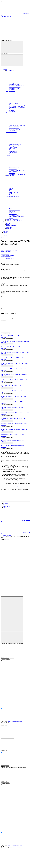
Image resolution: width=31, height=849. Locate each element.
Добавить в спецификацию (7, 338)
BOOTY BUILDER (11, 225)
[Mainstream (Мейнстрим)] (6, 315)
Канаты (11, 212)
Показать (3, 320)
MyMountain (12, 111)
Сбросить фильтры (5, 333)
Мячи (10, 208)
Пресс (11, 385)
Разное (11, 218)
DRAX (8, 223)
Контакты (5, 233)
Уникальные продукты (12, 219)
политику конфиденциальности (15, 721)
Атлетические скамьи (14, 167)
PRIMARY (9, 228)
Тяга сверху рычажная (14, 352)
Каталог (5, 69)
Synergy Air (12, 130)
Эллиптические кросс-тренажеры (17, 105)
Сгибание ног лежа (14, 396)
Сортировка (13, 313)
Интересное (6, 232)
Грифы (11, 190)
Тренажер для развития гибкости (17, 174)
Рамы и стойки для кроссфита (16, 216)
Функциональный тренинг (7, 255)
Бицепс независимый (14, 363)
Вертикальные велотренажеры (16, 106)
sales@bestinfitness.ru (6, 16)
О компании (6, 67)
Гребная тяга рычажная (15, 341)
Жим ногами (12, 440)
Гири (10, 193)
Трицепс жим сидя (14, 423)
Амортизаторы (13, 214)
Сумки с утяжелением (14, 210)
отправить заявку (5, 766)
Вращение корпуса (14, 401)
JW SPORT (9, 227)
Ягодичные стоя (13, 368)
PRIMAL (8, 224)
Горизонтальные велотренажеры (17, 107)
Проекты (5, 231)
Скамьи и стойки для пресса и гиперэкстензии (16, 171)
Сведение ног (12, 445)
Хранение (11, 194)
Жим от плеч (12, 346)
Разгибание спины (14, 379)
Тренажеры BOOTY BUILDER (17, 85)
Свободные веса (5, 254)
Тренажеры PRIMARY (14, 88)
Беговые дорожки (13, 103)
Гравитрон (12, 357)
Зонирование (6, 229)
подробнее (3, 337)
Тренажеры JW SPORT (14, 87)
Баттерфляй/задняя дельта (15, 412)
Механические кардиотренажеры (9, 250)
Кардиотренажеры (5, 248)
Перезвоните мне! (5, 659)
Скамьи (2, 252)
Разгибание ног (13, 418)
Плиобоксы (12, 211)
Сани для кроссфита (14, 215)
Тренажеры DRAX (13, 83)
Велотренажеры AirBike (15, 129)
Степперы (11, 110)
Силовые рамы (13, 152)
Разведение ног (13, 434)
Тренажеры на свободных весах (17, 146)
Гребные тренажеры (14, 126)
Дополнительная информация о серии (10, 485)
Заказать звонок (4, 539)
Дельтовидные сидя (14, 390)
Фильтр (2, 292)
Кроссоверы (12, 148)
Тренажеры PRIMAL (14, 84)
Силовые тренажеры (6, 251)
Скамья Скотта (13, 169)
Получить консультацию (6, 40)
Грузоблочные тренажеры (15, 144)
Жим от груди (12, 335)
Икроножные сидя (14, 374)
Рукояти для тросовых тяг (15, 153)
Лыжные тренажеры (14, 128)
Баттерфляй (12, 407)
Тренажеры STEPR (14, 89)
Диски (10, 189)
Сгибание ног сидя (14, 429)
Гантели (11, 188)
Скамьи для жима (13, 149)
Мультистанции (13, 147)
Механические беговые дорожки (17, 125)
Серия (13, 318)
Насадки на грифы (13, 192)
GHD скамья (12, 173)
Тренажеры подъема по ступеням (17, 108)
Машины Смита (13, 151)
